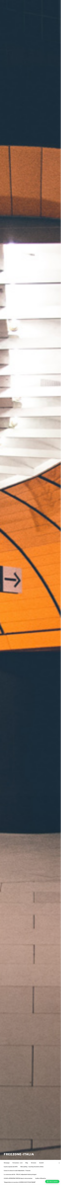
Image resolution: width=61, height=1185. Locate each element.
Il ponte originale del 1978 (10, 1166)
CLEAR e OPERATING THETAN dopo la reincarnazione (18, 1178)
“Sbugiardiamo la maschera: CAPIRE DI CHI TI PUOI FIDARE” (20, 1182)
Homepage (7, 1162)
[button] (52, 1181)
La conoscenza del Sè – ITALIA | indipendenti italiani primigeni (20, 1174)
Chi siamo (33, 1162)
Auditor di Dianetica (40, 1178)
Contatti (41, 1162)
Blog (26, 1162)
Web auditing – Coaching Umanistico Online (31, 1166)
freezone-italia (19, 1154)
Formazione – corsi (17, 1162)
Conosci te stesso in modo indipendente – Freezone (17, 1170)
